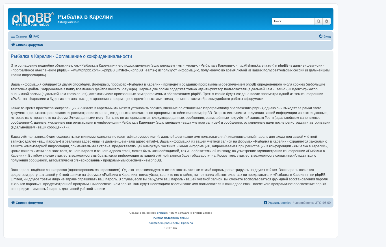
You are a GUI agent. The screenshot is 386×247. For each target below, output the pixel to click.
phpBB (161, 212)
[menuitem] (34, 36)
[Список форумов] (33, 18)
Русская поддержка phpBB (171, 217)
